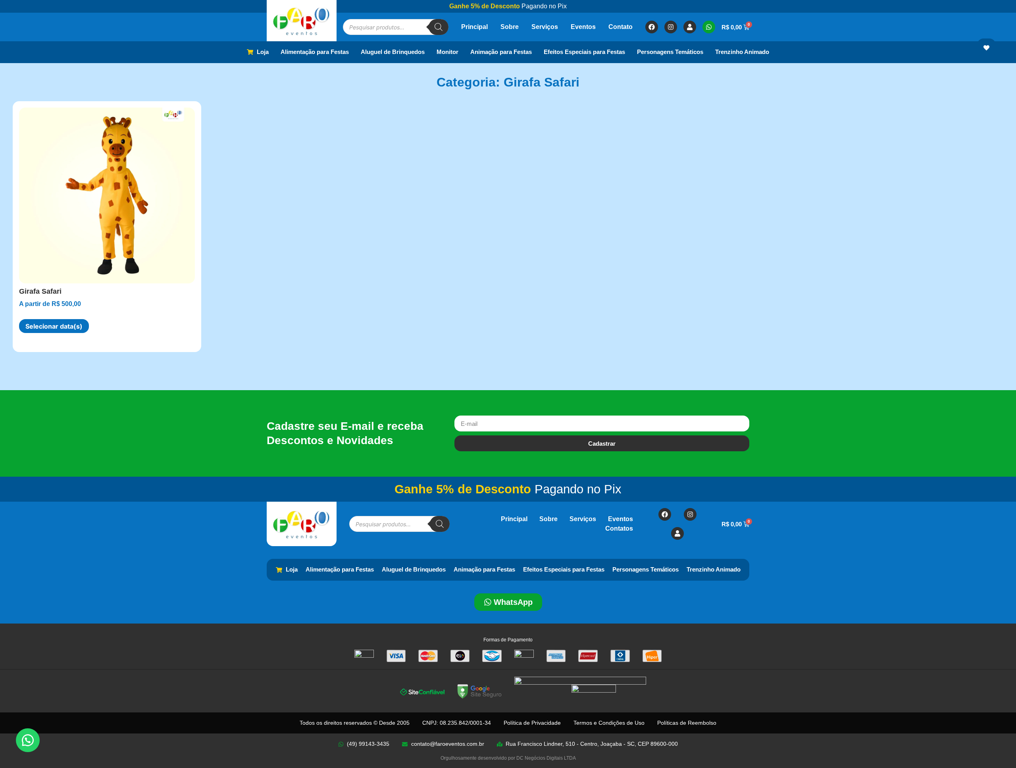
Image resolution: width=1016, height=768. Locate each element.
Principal (474, 26)
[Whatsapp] (708, 27)
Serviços (544, 26)
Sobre (509, 26)
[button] (28, 740)
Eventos (583, 26)
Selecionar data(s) (54, 326)
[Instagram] (670, 27)
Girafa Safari (40, 291)
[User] (689, 27)
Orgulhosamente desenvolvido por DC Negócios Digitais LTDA (508, 758)
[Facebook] (651, 27)
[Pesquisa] (438, 27)
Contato (620, 26)
